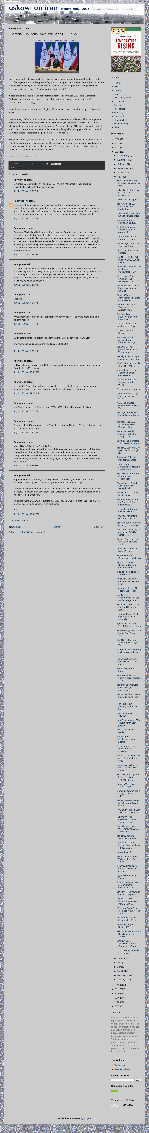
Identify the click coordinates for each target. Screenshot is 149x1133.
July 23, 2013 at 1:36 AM (26, 465)
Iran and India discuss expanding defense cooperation (127, 373)
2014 (117, 147)
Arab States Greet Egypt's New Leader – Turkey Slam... (128, 845)
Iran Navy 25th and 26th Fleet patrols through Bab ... (128, 450)
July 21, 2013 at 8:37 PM (26, 254)
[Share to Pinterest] (60, 164)
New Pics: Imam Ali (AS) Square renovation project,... (128, 723)
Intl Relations (120, 109)
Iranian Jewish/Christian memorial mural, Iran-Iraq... (128, 697)
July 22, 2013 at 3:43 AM (26, 285)
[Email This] (52, 164)
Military (117, 86)
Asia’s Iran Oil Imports (127, 199)
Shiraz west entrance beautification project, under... (128, 661)
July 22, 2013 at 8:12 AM (26, 324)
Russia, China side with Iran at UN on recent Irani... (128, 542)
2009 (117, 998)
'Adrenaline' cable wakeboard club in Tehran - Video (126, 819)
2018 (117, 139)
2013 (117, 152)
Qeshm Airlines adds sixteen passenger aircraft (127, 868)
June (120, 958)
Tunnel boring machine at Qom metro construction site (128, 885)
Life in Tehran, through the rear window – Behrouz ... (128, 396)
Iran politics (21, 167)
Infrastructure (120, 120)
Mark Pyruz (121, 1065)
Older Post (99, 527)
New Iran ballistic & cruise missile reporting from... (129, 678)
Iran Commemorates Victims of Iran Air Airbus (127, 859)
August (121, 172)
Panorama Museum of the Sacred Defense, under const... (127, 502)
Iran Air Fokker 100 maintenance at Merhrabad (126, 206)
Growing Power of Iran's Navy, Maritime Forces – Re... (128, 793)
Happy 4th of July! (125, 852)
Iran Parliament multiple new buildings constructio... (128, 687)
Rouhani (57, 167)
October (121, 164)
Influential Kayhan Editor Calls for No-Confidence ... (128, 192)
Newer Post (15, 527)
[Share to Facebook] (58, 164)
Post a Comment (19, 520)
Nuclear (117, 90)
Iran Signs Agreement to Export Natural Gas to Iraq (128, 415)
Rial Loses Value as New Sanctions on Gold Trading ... (129, 934)
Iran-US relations (34, 167)
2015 (117, 143)
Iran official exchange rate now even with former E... (127, 767)
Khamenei (47, 167)
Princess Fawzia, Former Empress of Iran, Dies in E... (127, 901)
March (120, 971)
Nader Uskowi (21, 201)
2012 (117, 985)
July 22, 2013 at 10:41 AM (26, 372)
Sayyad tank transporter (128, 389)
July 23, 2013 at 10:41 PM (26, 514)
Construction (120, 116)
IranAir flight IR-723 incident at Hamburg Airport (127, 739)
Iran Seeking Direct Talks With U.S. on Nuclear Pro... (126, 307)
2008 (117, 1002)
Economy (118, 112)
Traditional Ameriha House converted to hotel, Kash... (127, 317)
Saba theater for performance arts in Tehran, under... (127, 349)
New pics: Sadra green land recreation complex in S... (128, 777)
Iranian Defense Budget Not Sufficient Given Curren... (128, 803)
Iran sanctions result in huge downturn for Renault (128, 288)
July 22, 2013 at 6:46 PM (26, 432)
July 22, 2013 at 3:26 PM (26, 411)
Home (57, 527)
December (122, 155)
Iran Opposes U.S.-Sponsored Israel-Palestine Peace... (126, 424)
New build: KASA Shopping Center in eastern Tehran (127, 565)
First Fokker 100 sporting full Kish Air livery (127, 706)
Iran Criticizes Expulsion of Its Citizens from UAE (128, 758)
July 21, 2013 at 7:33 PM (26, 191)
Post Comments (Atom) (33, 532)
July (119, 177)
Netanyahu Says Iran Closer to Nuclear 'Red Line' (128, 581)
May (119, 962)
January (121, 979)
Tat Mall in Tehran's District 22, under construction (126, 229)
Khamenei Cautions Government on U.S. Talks (127, 405)
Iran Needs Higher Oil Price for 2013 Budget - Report (128, 260)
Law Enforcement (122, 97)
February (122, 975)
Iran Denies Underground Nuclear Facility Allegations (128, 598)
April (119, 967)
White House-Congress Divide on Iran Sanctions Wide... (128, 279)
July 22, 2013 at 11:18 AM (26, 393)
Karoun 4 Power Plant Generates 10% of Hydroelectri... (127, 617)
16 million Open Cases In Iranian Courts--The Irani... (128, 911)
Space (117, 94)
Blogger (87, 1118)
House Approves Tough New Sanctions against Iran (128, 183)
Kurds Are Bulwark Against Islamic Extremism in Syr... (127, 340)
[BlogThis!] (54, 164)
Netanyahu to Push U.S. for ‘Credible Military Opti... (128, 607)
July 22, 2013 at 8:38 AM (26, 351)
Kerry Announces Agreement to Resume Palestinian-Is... (128, 467)
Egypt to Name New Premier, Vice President (126, 748)
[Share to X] (56, 164)
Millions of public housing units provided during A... (129, 652)
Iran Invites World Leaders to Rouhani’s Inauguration (128, 434)
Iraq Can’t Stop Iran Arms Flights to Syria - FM (128, 642)
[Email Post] (47, 164)
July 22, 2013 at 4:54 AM (26, 303)
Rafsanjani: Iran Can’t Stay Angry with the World (127, 382)
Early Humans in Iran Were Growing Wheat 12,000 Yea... (128, 829)
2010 (117, 993)
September (123, 168)
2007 (117, 1006)
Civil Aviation (120, 101)
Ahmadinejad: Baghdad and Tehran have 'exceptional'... (128, 486)
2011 (117, 989)
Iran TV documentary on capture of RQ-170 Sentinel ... (128, 532)
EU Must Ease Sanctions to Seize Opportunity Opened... (128, 943)
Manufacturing (121, 123)
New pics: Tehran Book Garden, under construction (128, 476)
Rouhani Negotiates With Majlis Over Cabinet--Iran (129, 633)
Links (116, 127)
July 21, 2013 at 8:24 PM (26, 218)
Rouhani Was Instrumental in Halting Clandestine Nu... (128, 298)
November (122, 160)
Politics (117, 105)
